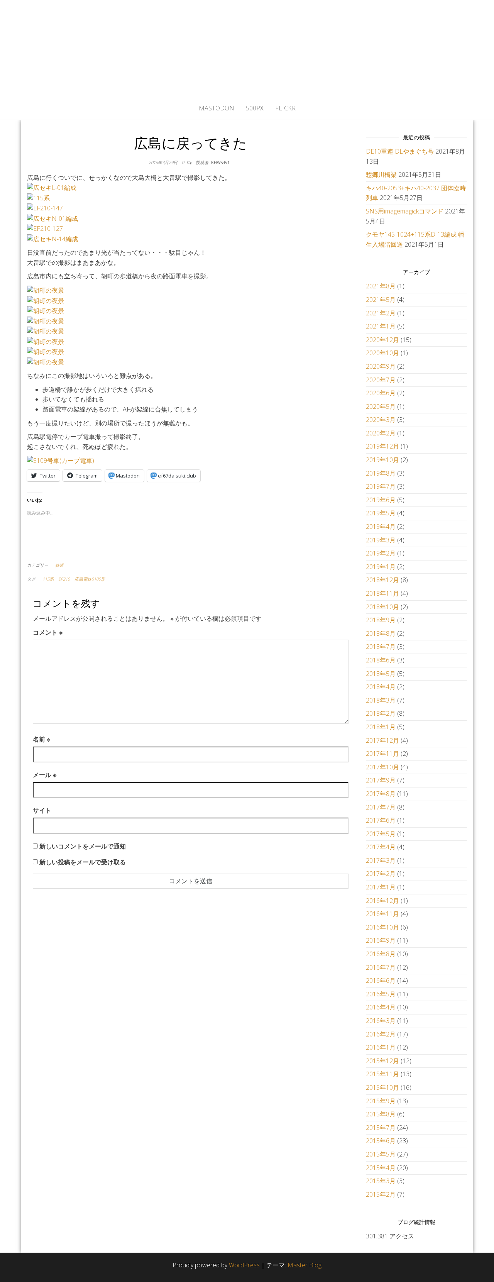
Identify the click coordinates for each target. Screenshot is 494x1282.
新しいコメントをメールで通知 (82, 846)
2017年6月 (381, 820)
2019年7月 (381, 486)
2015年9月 (381, 1101)
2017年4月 (381, 847)
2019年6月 (381, 500)
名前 (41, 739)
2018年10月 (382, 607)
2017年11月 (382, 753)
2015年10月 (382, 1087)
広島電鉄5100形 (89, 579)
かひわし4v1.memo (247, 48)
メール (44, 775)
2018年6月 (381, 660)
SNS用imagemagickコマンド (404, 211)
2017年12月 (382, 740)
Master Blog (304, 1265)
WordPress (244, 1265)
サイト (42, 810)
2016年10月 (382, 927)
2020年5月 (381, 406)
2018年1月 (381, 727)
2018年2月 (381, 713)
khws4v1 (220, 162)
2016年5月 (381, 994)
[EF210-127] (45, 228)
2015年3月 (381, 1181)
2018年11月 (382, 593)
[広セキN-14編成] (52, 238)
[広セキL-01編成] (51, 187)
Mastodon (216, 108)
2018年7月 (381, 646)
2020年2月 (381, 433)
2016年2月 (381, 1034)
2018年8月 (381, 633)
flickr (285, 108)
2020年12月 (382, 339)
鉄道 (59, 565)
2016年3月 (381, 1020)
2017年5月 (381, 834)
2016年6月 (381, 980)
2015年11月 (382, 1074)
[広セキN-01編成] (52, 218)
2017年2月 (381, 873)
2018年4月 (381, 686)
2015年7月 (381, 1127)
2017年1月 (381, 887)
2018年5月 (381, 673)
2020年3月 (381, 419)
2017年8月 (381, 793)
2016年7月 (381, 967)
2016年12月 (382, 900)
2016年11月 (382, 913)
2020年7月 (381, 380)
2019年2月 (381, 553)
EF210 (64, 579)
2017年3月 (381, 860)
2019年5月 (381, 513)
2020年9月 (381, 366)
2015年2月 (381, 1194)
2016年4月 (381, 1007)
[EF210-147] (45, 207)
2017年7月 (381, 807)
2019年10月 (382, 460)
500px (255, 108)
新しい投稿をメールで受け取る (82, 862)
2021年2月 (381, 313)
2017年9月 (381, 780)
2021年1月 (381, 326)
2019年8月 (381, 473)
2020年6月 (381, 393)
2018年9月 (381, 620)
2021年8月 (381, 286)
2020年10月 (382, 353)
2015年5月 (381, 1154)
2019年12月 (382, 446)
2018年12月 (382, 580)
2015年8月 (381, 1114)
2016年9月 (381, 940)
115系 (48, 579)
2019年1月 (381, 566)
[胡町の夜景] (45, 290)
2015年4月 (381, 1167)
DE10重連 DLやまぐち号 (400, 151)
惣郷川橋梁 (381, 174)
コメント (48, 632)
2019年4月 (381, 526)
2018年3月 (381, 700)
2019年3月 (381, 540)
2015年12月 (382, 1061)
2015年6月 (381, 1140)
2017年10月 (382, 767)
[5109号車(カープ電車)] (60, 460)
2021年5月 (381, 299)
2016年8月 (381, 954)
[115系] (38, 197)
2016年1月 (381, 1047)
